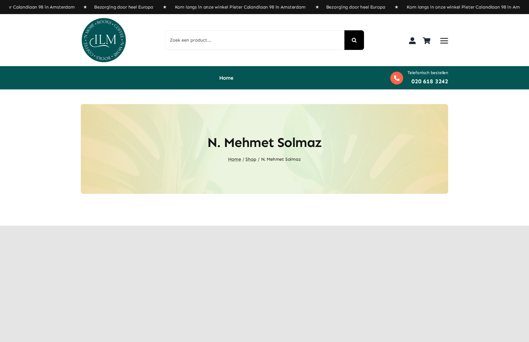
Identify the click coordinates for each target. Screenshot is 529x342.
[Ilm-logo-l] (104, 20)
